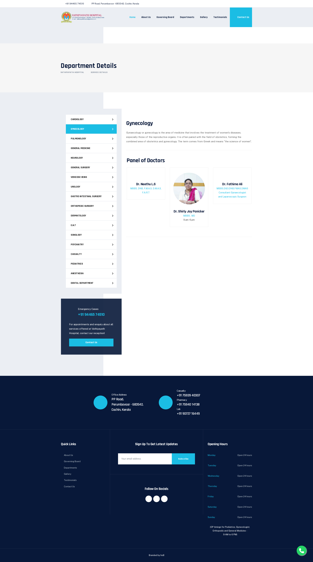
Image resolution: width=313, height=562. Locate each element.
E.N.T (73, 225)
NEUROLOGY (77, 158)
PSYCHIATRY (77, 244)
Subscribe (183, 458)
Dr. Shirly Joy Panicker (189, 211)
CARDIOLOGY (77, 119)
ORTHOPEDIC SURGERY (82, 206)
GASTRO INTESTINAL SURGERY (86, 196)
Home (132, 17)
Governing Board (165, 17)
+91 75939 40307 (188, 395)
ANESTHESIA (77, 273)
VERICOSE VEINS (79, 177)
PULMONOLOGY (78, 138)
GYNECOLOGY (77, 129)
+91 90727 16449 (188, 413)
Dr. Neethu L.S (146, 184)
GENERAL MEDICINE (80, 148)
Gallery (204, 17)
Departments (187, 17)
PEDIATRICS (77, 263)
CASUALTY (76, 254)
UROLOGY (75, 186)
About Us (146, 17)
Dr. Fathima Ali (232, 184)
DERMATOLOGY (78, 215)
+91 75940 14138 (188, 404)
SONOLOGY (76, 235)
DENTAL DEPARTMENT (82, 283)
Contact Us (243, 17)
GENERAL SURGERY (80, 167)
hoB (162, 555)
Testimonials (220, 17)
